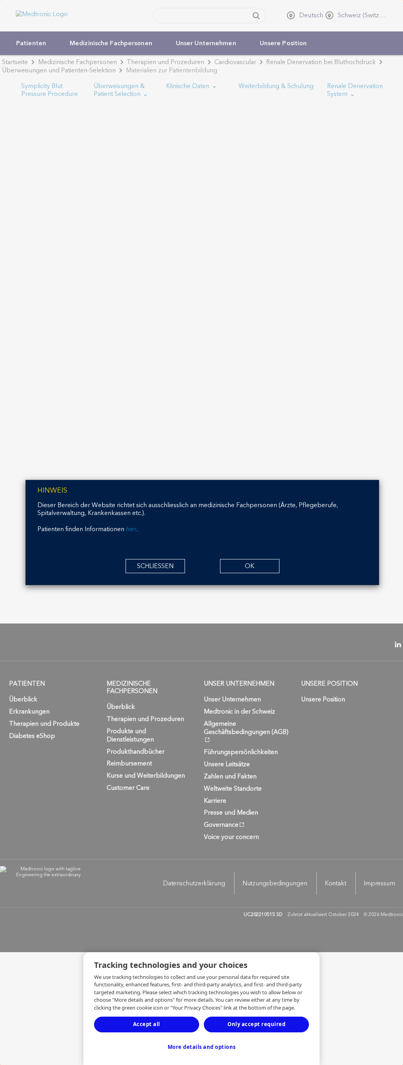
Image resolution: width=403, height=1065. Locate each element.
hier (131, 529)
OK (249, 566)
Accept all (146, 1024)
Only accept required (256, 1024)
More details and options (202, 1046)
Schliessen (155, 566)
